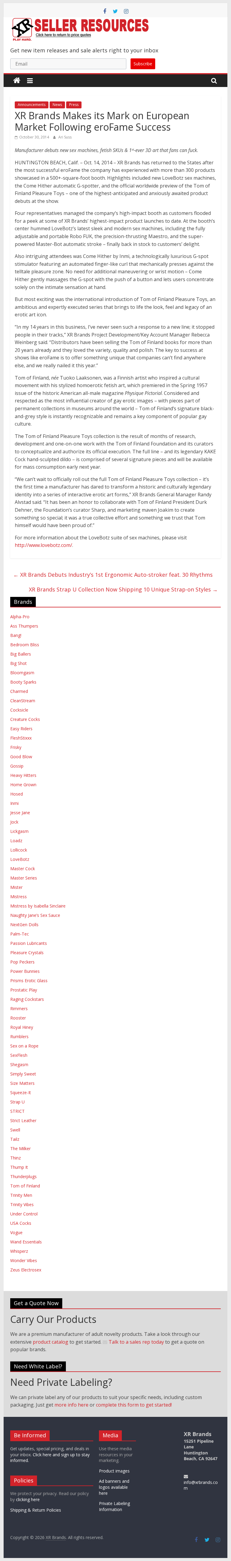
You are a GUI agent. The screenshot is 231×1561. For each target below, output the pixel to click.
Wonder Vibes (23, 1260)
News (57, 104)
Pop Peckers (22, 962)
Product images (114, 1471)
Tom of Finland (25, 1186)
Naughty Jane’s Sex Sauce (35, 915)
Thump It (19, 1167)
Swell (15, 1130)
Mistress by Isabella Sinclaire (38, 906)
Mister (16, 887)
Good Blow (21, 756)
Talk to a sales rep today (135, 1342)
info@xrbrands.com (201, 1485)
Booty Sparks (23, 682)
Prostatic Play (23, 990)
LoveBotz (19, 859)
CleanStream (22, 700)
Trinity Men (21, 1195)
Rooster (18, 1018)
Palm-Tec (19, 934)
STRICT (17, 1111)
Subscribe (143, 64)
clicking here (28, 1499)
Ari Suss (65, 137)
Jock (14, 822)
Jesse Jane (20, 812)
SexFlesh (18, 1055)
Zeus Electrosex (25, 1270)
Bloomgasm (22, 672)
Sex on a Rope (24, 1046)
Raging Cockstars (27, 999)
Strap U (17, 1102)
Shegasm (19, 1064)
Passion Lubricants (28, 943)
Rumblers (19, 1036)
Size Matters (22, 1083)
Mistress (18, 896)
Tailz (14, 1139)
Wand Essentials (26, 1242)
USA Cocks (20, 1223)
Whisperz (19, 1251)
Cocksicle (19, 710)
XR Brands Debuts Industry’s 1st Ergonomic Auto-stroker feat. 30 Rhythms (113, 574)
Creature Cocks (25, 719)
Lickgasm (19, 831)
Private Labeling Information (114, 1506)
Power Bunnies (25, 971)
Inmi (14, 803)
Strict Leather (23, 1120)
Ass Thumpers (24, 626)
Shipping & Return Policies (35, 1510)
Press (74, 104)
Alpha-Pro (19, 616)
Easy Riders (21, 728)
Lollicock (18, 850)
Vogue (16, 1232)
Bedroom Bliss (24, 644)
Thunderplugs (23, 1176)
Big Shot (18, 663)
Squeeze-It (20, 1092)
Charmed (19, 691)
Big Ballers (20, 654)
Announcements (31, 104)
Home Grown (23, 784)
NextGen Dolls (24, 924)
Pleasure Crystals (27, 952)
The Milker (20, 1148)
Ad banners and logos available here (114, 1487)
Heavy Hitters (23, 775)
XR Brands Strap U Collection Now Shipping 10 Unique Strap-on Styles (123, 589)
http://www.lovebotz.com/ (43, 545)
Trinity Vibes (22, 1204)
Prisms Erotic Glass (29, 980)
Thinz (15, 1158)
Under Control (24, 1214)
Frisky (15, 747)
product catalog (50, 1342)
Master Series (23, 878)
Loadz (16, 840)
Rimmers (19, 1008)
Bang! (15, 635)
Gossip (16, 766)
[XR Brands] (16, 80)
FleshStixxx (21, 738)
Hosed (16, 794)
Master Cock (22, 868)
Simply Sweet (23, 1074)
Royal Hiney (21, 1027)
